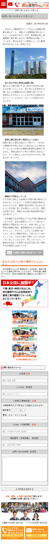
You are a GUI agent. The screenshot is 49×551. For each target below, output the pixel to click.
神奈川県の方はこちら (26, 343)
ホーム (3, 10)
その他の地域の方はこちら (26, 359)
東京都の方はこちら (26, 326)
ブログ (10, 10)
